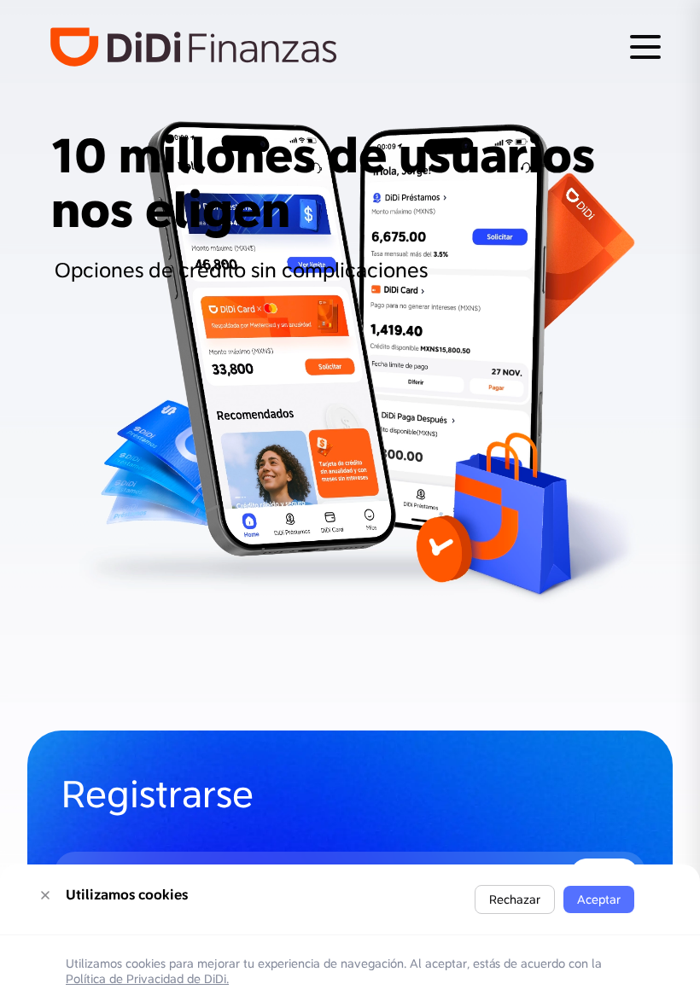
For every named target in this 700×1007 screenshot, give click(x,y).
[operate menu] (645, 46)
